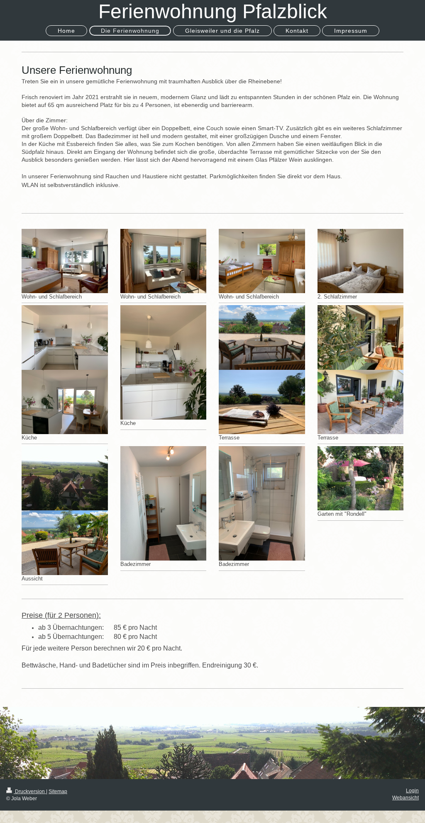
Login (412, 791)
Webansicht (405, 798)
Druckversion (30, 791)
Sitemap (58, 791)
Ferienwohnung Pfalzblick (212, 11)
